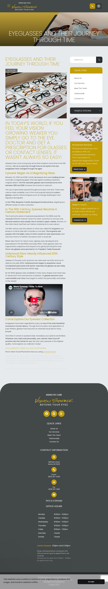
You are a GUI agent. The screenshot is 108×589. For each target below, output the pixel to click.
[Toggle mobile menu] (9, 6)
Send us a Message (54, 500)
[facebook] (46, 414)
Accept (91, 581)
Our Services (79, 83)
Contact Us (79, 98)
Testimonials (79, 93)
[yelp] (61, 414)
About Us (78, 78)
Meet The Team (80, 88)
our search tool (49, 352)
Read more (78, 169)
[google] (54, 414)
